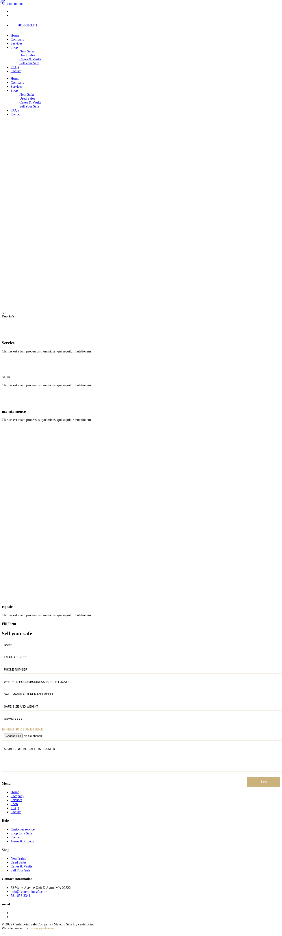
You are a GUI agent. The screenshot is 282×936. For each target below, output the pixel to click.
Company (17, 39)
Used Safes (27, 55)
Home (15, 35)
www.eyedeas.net (43, 928)
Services (16, 43)
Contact (16, 71)
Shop (14, 47)
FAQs (15, 67)
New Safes (27, 51)
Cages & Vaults (30, 59)
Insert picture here (22, 729)
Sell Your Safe (29, 63)
